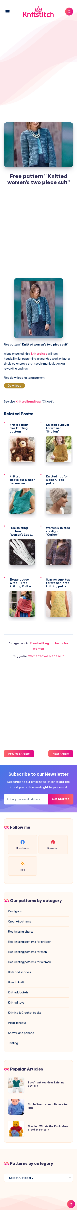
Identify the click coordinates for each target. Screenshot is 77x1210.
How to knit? (16, 982)
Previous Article (19, 753)
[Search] (69, 11)
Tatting (13, 1043)
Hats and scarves (19, 972)
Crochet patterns (19, 921)
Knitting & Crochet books (24, 1012)
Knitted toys (16, 1002)
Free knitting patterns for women (29, 962)
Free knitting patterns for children (29, 942)
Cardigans (15, 911)
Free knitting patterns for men (27, 952)
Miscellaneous (17, 1023)
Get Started (60, 799)
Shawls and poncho (21, 1033)
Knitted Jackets (18, 992)
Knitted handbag (28, 401)
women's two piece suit (46, 656)
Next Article (61, 753)
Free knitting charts (20, 931)
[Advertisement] (38, 67)
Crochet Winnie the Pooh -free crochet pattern (48, 1128)
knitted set (39, 353)
